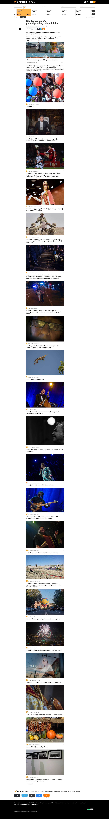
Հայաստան (37, 791)
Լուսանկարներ (29, 784)
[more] (62, 62)
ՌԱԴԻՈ (69, 791)
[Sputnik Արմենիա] (21, 3)
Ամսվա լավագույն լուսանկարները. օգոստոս (42, 60)
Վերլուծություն (49, 791)
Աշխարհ (42, 791)
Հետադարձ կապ (34, 804)
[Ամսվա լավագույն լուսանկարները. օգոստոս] (45, 50)
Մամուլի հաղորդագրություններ (46, 802)
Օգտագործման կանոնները (29, 802)
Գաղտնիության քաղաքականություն (78, 802)
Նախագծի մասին (18, 802)
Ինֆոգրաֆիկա (57, 791)
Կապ (37, 802)
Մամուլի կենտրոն (76, 791)
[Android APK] (90, 809)
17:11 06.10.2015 (29, 26)
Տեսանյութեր (64, 791)
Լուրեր (18, 11)
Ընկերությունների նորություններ (62, 802)
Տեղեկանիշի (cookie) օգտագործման (22, 804)
